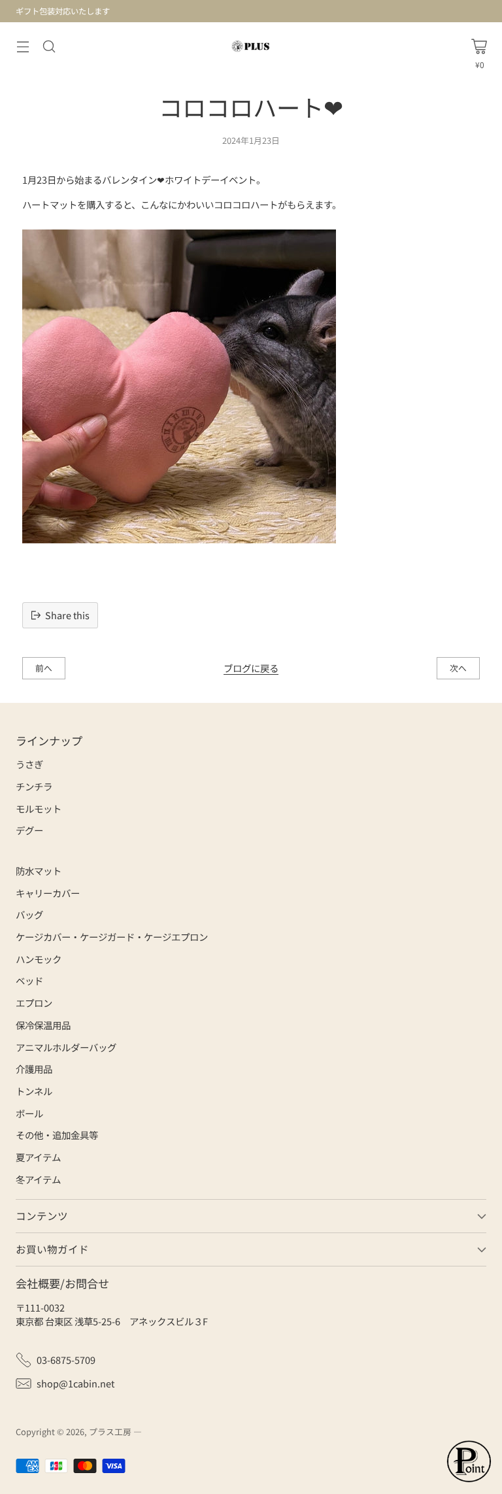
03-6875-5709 (66, 1360)
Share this (67, 615)
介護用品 (34, 1069)
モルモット (38, 808)
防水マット (38, 870)
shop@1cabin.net (75, 1383)
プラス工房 (110, 1431)
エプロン (34, 1003)
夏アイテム (38, 1157)
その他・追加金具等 (57, 1135)
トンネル (34, 1091)
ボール (29, 1113)
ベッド (29, 980)
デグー (29, 830)
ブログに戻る (251, 668)
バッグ (29, 914)
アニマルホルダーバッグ (66, 1047)
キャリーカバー (48, 893)
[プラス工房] (251, 46)
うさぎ (29, 764)
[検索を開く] (48, 46)
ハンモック (38, 959)
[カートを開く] (479, 46)
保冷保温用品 (43, 1025)
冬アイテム (38, 1179)
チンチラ (34, 786)
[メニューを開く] (22, 46)
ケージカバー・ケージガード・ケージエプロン (112, 936)
